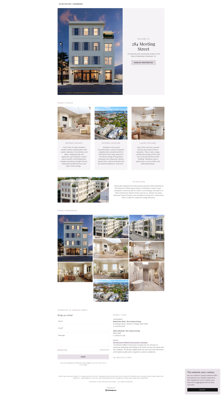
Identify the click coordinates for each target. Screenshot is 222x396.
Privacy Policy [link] (94, 363)
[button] (58, 350)
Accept (203, 390)
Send (83, 357)
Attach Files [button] (63, 350)
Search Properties (143, 63)
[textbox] (83, 321)
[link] (71, 4)
